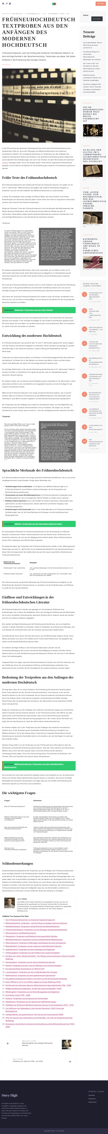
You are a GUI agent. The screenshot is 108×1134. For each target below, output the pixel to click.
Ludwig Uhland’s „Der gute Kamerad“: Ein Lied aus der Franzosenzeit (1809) (34, 1015)
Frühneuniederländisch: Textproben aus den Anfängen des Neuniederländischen (36, 930)
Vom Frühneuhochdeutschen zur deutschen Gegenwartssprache (30, 920)
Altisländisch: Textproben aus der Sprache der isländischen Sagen (30, 1002)
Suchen (85, 15)
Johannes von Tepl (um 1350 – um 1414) (28, 1060)
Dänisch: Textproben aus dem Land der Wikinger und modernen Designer (33, 966)
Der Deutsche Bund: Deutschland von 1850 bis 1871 (25, 969)
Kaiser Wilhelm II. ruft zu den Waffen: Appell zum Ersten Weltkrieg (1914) (33, 982)
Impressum (91, 1098)
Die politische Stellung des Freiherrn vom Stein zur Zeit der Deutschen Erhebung (36, 979)
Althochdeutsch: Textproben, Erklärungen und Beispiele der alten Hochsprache (35, 943)
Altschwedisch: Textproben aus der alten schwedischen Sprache (30, 962)
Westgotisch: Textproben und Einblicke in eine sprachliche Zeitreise (31, 936)
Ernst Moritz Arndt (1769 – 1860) (17, 995)
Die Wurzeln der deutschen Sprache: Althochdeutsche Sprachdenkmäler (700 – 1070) (38, 985)
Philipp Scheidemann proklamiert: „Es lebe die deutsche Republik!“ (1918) (33, 989)
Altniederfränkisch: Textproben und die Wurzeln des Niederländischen (32, 926)
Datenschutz (92, 1102)
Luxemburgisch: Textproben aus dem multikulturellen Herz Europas (31, 972)
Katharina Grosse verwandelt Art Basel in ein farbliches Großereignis (92, 77)
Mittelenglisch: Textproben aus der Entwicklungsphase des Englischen (32, 992)
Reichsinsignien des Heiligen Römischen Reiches (37, 1043)
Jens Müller (17, 13)
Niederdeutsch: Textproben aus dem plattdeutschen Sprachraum (30, 975)
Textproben (53, 13)
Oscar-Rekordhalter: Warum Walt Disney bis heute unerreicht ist (92, 45)
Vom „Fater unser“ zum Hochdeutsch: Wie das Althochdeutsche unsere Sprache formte (95, 200)
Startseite (91, 1095)
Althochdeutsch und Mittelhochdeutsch (20, 933)
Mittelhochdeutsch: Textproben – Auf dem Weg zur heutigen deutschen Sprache (36, 923)
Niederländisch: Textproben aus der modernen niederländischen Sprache (33, 946)
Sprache (5, 163)
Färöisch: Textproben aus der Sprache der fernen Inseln (26, 998)
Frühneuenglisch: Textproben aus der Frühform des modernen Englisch (32, 953)
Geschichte (87, 103)
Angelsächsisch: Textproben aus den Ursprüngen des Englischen (30, 949)
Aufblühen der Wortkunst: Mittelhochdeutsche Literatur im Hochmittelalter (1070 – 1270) (39, 1005)
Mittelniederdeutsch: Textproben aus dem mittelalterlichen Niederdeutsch (34, 940)
